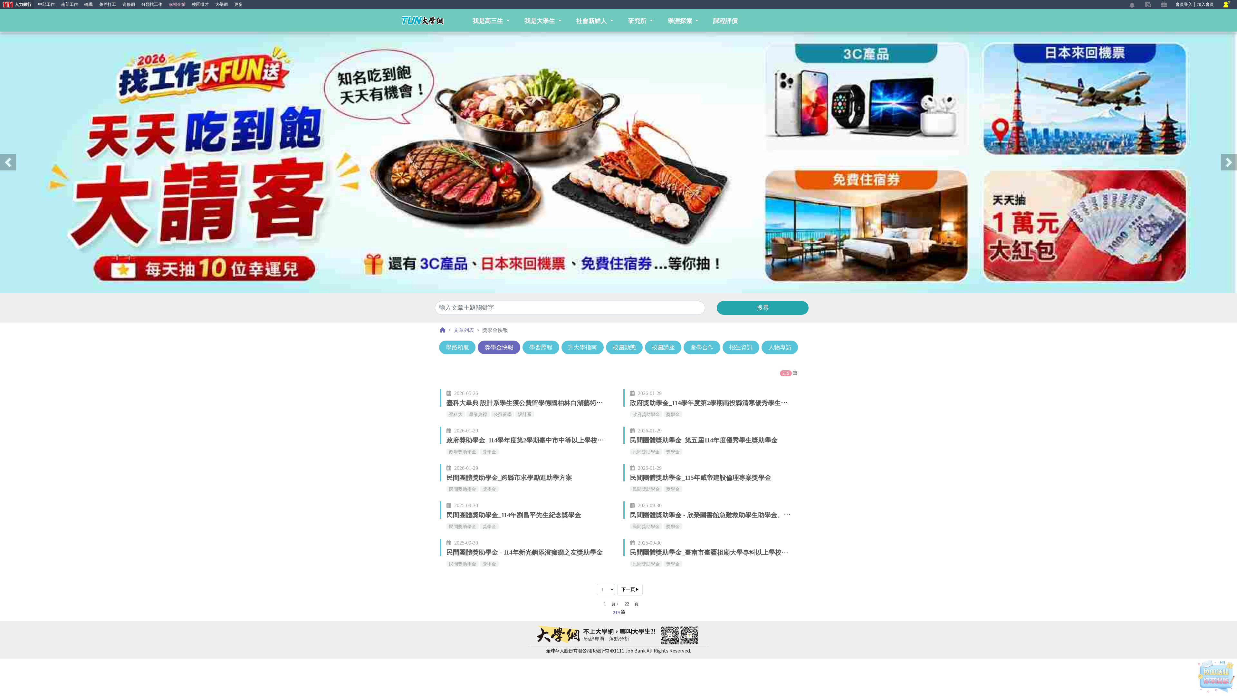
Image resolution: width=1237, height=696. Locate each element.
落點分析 (619, 639)
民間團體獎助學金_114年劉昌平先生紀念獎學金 (513, 514)
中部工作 (46, 4)
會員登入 (1183, 4)
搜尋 (763, 307)
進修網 (128, 4)
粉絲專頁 (594, 639)
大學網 (221, 4)
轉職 (88, 4)
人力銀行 (16, 5)
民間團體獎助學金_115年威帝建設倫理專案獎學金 (700, 477)
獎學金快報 (498, 347)
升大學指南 (582, 347)
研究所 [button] (638, 20)
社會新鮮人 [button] (592, 20)
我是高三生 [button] (489, 20)
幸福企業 (177, 4)
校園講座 (663, 347)
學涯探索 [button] (681, 20)
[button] (8, 162)
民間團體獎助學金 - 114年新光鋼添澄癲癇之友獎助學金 (524, 552)
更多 (238, 4)
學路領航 (457, 347)
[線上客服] (1226, 4)
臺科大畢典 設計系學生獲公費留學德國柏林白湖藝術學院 (527, 402)
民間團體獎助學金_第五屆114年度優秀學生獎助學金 (704, 440)
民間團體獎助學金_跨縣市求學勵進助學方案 (509, 477)
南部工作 (69, 4)
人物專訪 (779, 347)
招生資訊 (741, 347)
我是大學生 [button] (540, 20)
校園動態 (624, 347)
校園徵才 (200, 4)
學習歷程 (540, 347)
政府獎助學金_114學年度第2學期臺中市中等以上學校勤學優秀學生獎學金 (550, 440)
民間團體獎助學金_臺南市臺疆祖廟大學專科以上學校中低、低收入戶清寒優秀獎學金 (751, 552)
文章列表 (464, 330)
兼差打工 (107, 4)
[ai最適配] (1216, 676)
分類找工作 (151, 4)
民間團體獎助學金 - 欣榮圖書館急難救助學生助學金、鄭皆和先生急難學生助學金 (745, 514)
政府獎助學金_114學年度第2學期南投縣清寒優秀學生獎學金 (715, 402)
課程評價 (725, 20)
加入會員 (1205, 4)
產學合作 (702, 347)
